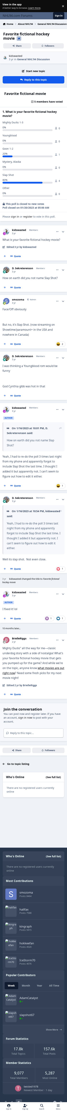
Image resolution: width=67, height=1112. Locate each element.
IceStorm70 (27, 960)
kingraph (25, 926)
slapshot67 (26, 1015)
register (28, 216)
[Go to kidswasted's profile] (5, 58)
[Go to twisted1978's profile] (18, 1088)
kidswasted (15, 56)
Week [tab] (11, 985)
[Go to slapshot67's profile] (11, 1016)
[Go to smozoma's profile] (6, 301)
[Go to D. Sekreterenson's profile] (6, 270)
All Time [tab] (54, 985)
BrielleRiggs (19, 638)
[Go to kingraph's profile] (11, 928)
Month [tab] (26, 985)
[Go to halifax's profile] (11, 911)
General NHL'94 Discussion (33, 59)
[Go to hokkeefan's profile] (11, 945)
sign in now (25, 717)
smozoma (18, 299)
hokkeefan (26, 943)
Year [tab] (39, 985)
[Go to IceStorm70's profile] (11, 962)
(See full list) (53, 777)
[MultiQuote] (4, 256)
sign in (15, 216)
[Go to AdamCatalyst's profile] (11, 999)
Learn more (7, 6)
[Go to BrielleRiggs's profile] (6, 640)
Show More (52, 1029)
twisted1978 (31, 1086)
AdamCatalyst (28, 998)
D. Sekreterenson (22, 268)
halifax (24, 909)
